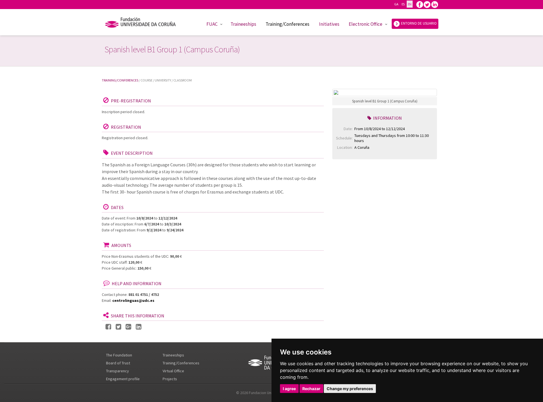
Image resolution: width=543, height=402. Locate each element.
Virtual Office (173, 370)
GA (396, 4)
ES (403, 4)
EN (409, 4)
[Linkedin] (434, 4)
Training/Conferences (287, 24)
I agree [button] (289, 388)
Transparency (117, 370)
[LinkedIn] (138, 327)
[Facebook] (419, 4)
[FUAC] (144, 23)
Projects (170, 378)
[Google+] (128, 327)
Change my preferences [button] (350, 388)
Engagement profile (123, 378)
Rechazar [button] (311, 388)
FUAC (211, 24)
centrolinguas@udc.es (133, 300)
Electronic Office (365, 24)
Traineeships (243, 24)
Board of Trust (118, 363)
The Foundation (119, 355)
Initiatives (329, 24)
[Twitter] (427, 4)
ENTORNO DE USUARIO (418, 23)
